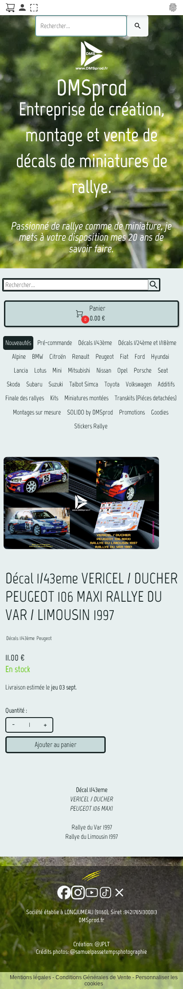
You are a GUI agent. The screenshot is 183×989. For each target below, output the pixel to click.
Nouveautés (18, 343)
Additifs (166, 384)
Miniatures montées (86, 398)
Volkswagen (138, 384)
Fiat (124, 357)
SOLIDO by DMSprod (90, 412)
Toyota (111, 384)
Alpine (19, 357)
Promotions (132, 412)
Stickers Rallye (90, 426)
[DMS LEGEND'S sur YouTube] (92, 892)
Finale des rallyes (24, 398)
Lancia (21, 370)
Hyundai (160, 357)
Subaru (34, 384)
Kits (54, 398)
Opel (122, 370)
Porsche (142, 370)
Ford (140, 357)
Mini (57, 370)
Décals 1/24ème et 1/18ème (147, 343)
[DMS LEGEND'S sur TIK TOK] (105, 892)
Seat (163, 370)
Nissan (103, 370)
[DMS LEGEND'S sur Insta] (78, 892)
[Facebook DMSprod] (64, 892)
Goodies (159, 412)
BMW (37, 357)
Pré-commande (54, 343)
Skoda (13, 384)
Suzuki (55, 384)
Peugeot (104, 357)
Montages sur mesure (37, 412)
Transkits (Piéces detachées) (145, 398)
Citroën (57, 357)
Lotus (40, 370)
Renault (80, 357)
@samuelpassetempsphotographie (108, 952)
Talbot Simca (83, 384)
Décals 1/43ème (95, 343)
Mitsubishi (79, 370)
